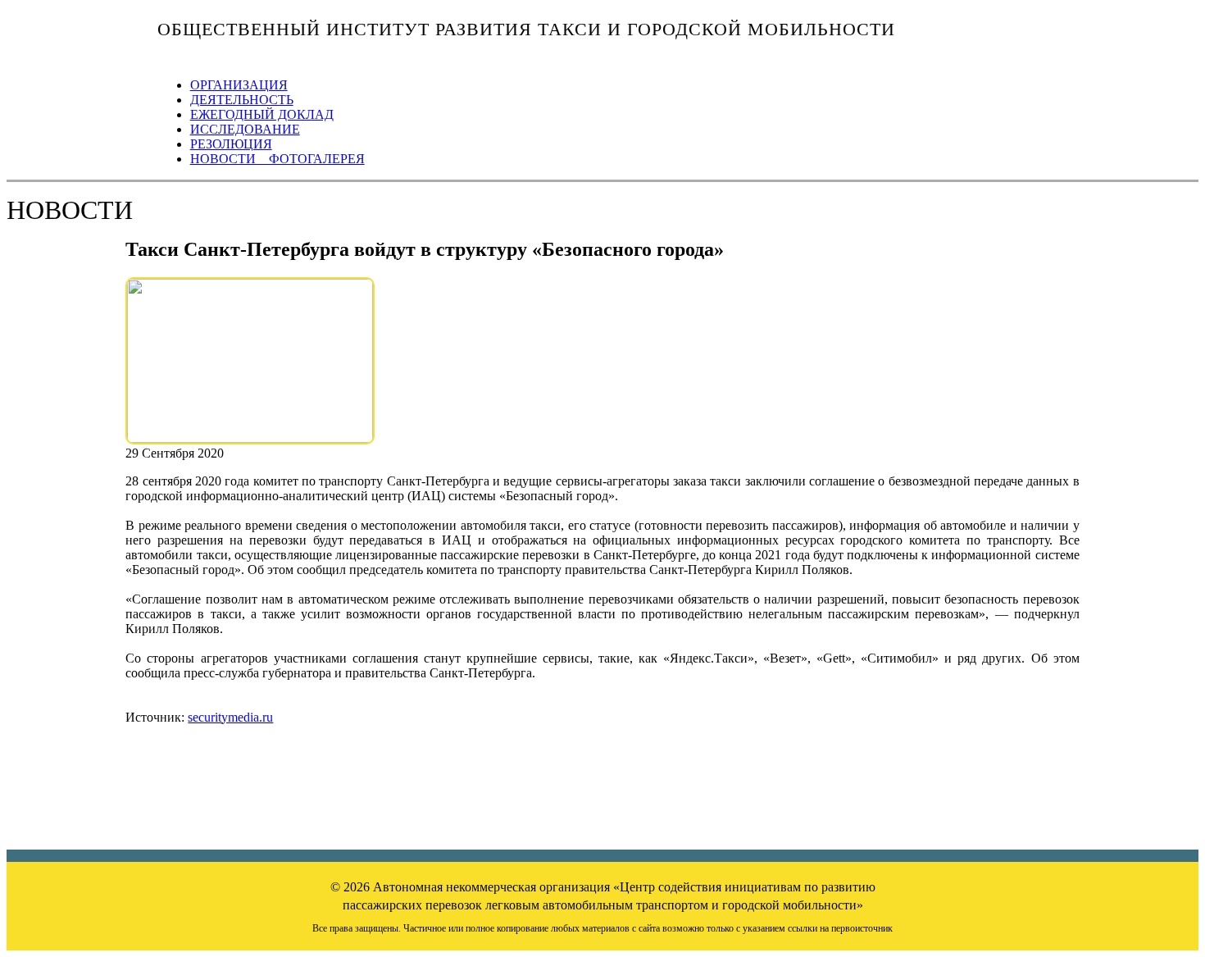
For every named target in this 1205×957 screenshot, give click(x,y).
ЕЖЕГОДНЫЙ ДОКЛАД (262, 114)
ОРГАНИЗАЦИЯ (239, 85)
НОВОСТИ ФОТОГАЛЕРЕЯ (277, 159)
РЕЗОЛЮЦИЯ (231, 144)
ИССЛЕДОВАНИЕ (245, 129)
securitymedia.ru (230, 717)
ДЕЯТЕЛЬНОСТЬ (241, 100)
